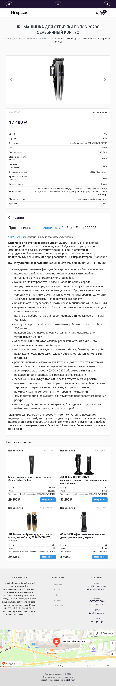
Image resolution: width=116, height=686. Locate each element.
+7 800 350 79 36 (96, 604)
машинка (50, 228)
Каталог (58, 589)
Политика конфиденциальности (58, 677)
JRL (62, 228)
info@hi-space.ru (96, 613)
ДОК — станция (17, 237)
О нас (58, 595)
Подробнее (48, 499)
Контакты (58, 606)
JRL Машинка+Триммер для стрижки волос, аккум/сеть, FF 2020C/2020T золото (30, 537)
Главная (58, 584)
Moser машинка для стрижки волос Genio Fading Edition (29, 479)
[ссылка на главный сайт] (19, 12)
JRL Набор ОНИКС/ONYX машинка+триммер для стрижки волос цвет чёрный (83, 480)
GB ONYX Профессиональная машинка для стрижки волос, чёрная (83, 536)
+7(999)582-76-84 (96, 601)
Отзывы (58, 600)
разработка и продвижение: (58, 680)
